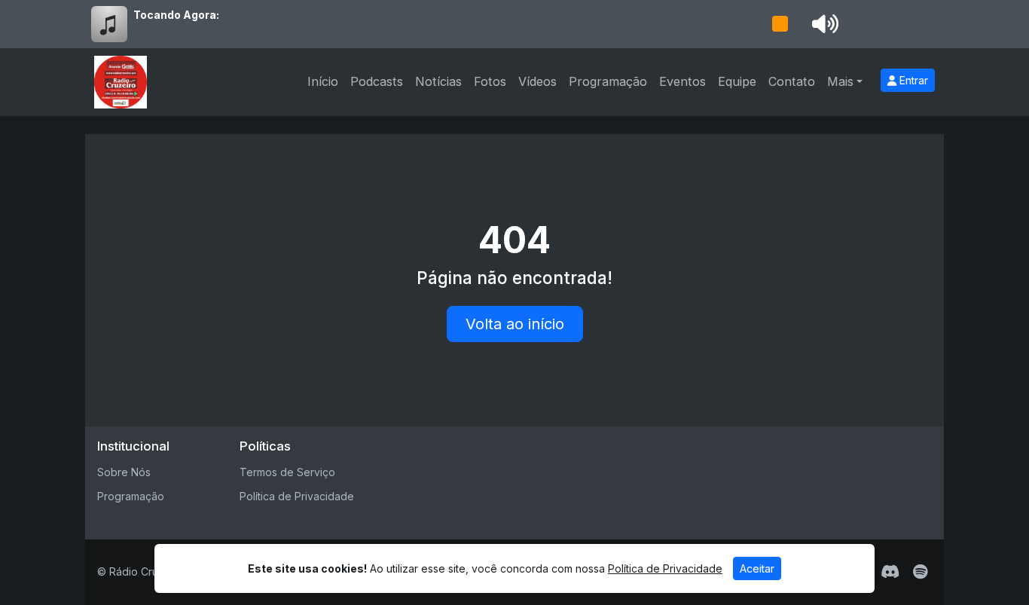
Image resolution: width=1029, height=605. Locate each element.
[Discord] (890, 572)
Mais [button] (840, 81)
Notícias (438, 81)
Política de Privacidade (297, 496)
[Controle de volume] (822, 24)
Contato (791, 81)
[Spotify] (920, 572)
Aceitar (757, 568)
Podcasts (376, 81)
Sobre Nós (124, 472)
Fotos (490, 81)
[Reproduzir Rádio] (779, 24)
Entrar (912, 80)
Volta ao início (515, 324)
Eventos (682, 81)
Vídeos (537, 81)
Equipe (737, 81)
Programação (608, 81)
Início (322, 81)
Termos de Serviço (287, 472)
